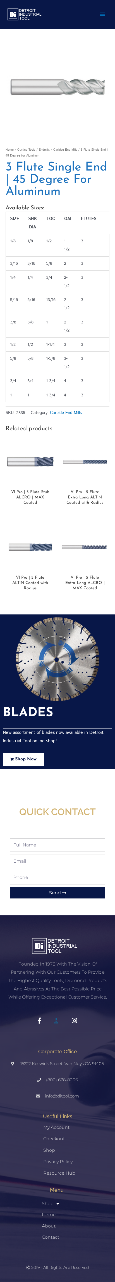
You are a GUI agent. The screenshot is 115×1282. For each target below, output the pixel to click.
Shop (49, 1150)
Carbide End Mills (65, 150)
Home (10, 150)
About (49, 1226)
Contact (50, 1237)
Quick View (30, 482)
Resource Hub (59, 1173)
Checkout (54, 1138)
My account (56, 1127)
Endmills (44, 150)
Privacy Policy (58, 1161)
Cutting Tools (26, 150)
